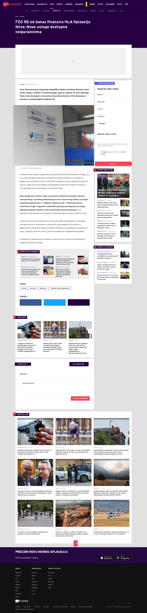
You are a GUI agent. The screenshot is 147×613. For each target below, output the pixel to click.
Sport (17, 582)
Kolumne (18, 594)
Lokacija (101, 116)
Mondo (17, 568)
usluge (33, 288)
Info (16, 16)
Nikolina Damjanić (30, 84)
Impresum (37, 607)
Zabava (34, 582)
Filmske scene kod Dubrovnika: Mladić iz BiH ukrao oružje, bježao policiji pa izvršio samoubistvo (27, 347)
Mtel (16, 591)
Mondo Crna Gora (54, 568)
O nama (17, 607)
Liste (33, 594)
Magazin (18, 585)
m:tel (113, 607)
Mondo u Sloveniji (105, 247)
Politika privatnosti (86, 607)
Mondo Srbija (36, 568)
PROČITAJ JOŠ (22, 414)
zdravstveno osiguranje (60, 288)
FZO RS (23, 288)
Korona (17, 576)
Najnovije (18, 573)
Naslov (100, 95)
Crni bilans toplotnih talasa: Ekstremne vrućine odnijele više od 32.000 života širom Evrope (52, 347)
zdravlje (43, 288)
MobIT (17, 588)
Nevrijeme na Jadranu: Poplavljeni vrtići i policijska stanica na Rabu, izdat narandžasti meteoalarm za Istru (78, 348)
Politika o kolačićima (60, 607)
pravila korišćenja (115, 152)
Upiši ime (23, 374)
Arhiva (73, 607)
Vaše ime (101, 102)
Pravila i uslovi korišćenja (24, 609)
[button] (19, 331)
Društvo (21, 16)
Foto (17, 597)
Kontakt (46, 607)
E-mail (100, 109)
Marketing (27, 607)
